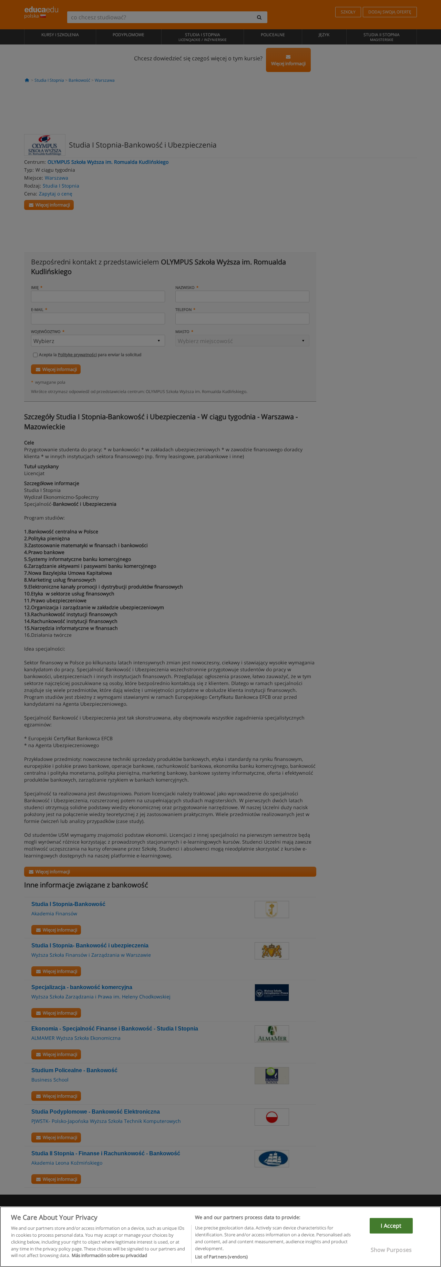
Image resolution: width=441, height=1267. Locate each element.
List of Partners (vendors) (221, 1256)
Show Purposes (391, 1250)
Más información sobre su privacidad (109, 1255)
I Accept (391, 1225)
